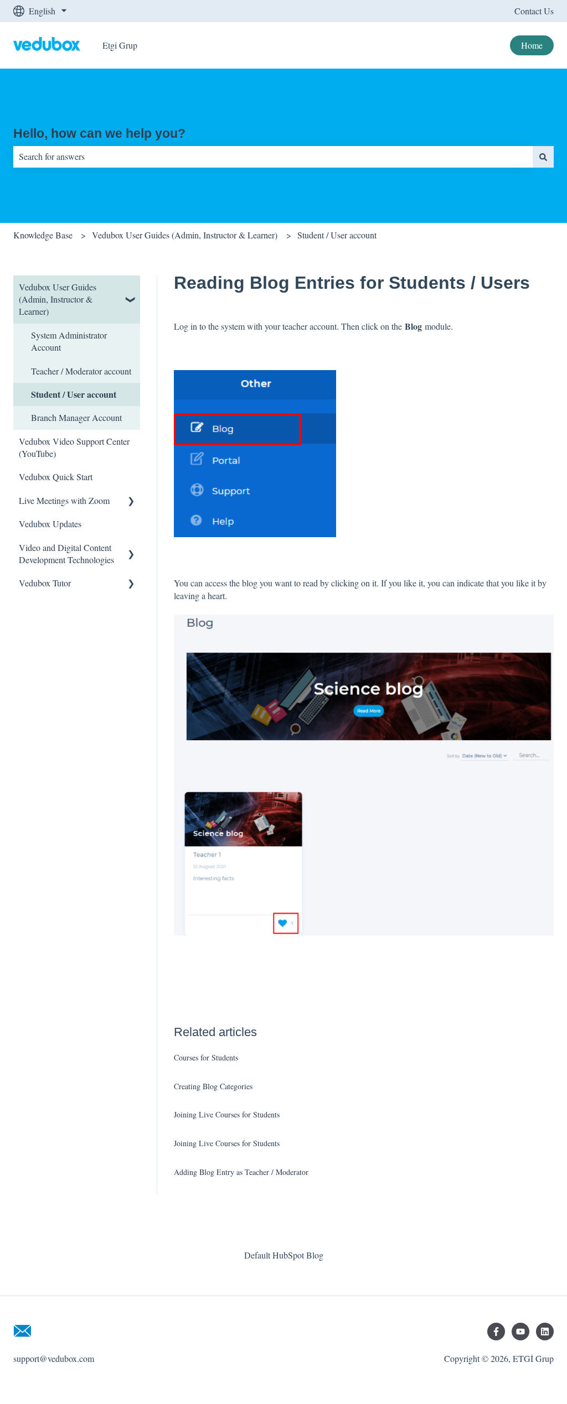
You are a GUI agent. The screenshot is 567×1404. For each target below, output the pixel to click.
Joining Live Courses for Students (227, 1114)
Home (532, 45)
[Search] (543, 156)
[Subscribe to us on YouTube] (520, 1331)
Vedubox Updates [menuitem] (50, 523)
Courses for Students (206, 1057)
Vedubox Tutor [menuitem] (45, 583)
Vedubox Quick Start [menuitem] (55, 476)
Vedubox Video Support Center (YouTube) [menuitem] (74, 447)
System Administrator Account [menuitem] (69, 341)
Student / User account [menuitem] (73, 394)
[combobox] (273, 156)
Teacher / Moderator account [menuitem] (81, 371)
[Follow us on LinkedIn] (545, 1331)
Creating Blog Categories (213, 1086)
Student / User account (337, 235)
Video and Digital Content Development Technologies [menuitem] (66, 553)
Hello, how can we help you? (99, 133)
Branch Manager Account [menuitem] (76, 417)
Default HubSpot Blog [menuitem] (283, 1255)
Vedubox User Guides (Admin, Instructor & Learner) (184, 235)
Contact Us (534, 11)
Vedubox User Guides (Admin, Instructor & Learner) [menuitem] (57, 299)
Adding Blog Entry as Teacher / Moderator (241, 1172)
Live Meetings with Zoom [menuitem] (64, 500)
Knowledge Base (43, 235)
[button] (131, 288)
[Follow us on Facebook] (496, 1331)
